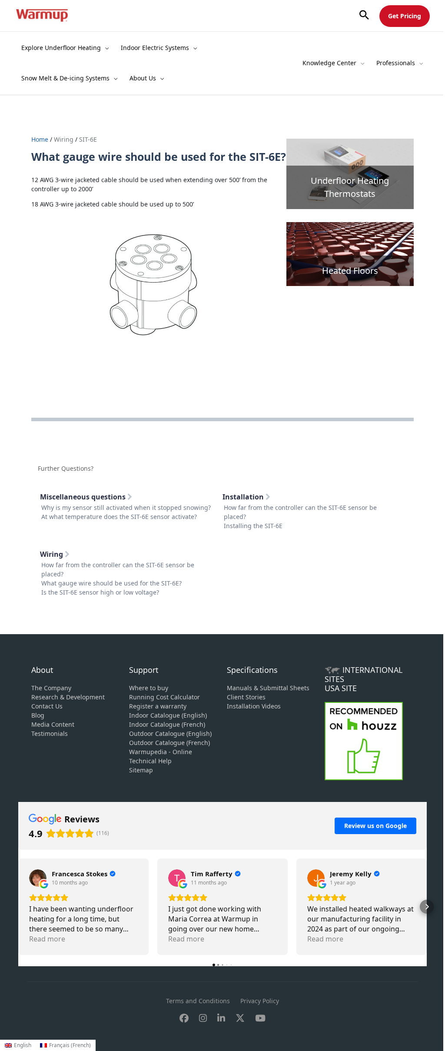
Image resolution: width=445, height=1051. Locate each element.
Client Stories (246, 697)
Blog (37, 715)
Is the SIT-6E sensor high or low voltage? (100, 592)
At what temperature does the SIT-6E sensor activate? (119, 516)
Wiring (63, 139)
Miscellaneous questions (83, 497)
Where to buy (148, 688)
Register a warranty (157, 706)
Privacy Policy (259, 1001)
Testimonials (49, 733)
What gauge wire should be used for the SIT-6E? (111, 583)
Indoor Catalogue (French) (167, 724)
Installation (244, 497)
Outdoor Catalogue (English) (170, 733)
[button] (364, 15)
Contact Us (47, 706)
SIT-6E (88, 139)
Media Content (52, 724)
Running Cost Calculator (164, 697)
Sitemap (141, 770)
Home (40, 139)
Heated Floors (350, 270)
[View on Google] (37, 878)
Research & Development (68, 697)
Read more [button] (47, 939)
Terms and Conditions (198, 1001)
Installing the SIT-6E (253, 526)
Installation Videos (254, 706)
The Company (51, 688)
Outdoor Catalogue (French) (169, 742)
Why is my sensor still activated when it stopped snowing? (126, 507)
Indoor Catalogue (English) (168, 715)
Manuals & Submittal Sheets (268, 688)
